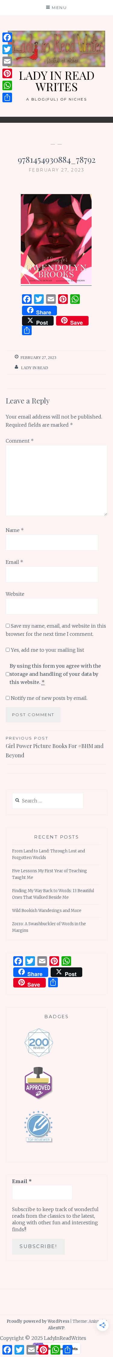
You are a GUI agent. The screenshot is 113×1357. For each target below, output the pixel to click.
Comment (20, 441)
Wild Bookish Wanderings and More (46, 910)
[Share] (7, 97)
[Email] (7, 61)
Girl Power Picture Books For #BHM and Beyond (55, 747)
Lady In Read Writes (57, 80)
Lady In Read (34, 368)
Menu (59, 7)
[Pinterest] (7, 73)
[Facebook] (7, 37)
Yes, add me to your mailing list (47, 650)
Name (15, 530)
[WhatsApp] (7, 85)
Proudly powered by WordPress (38, 1321)
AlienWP (56, 1328)
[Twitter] (7, 49)
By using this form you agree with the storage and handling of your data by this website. (55, 674)
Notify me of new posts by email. (49, 698)
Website (15, 594)
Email (14, 562)
